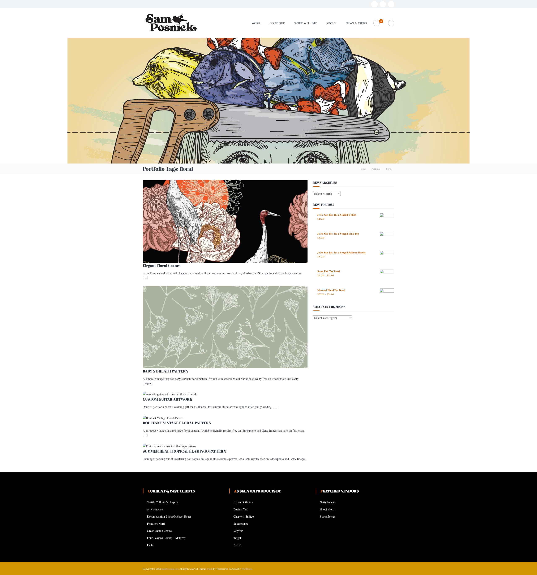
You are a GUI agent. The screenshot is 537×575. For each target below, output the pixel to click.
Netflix (237, 545)
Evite (150, 545)
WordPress (246, 568)
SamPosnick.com (170, 568)
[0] (376, 23)
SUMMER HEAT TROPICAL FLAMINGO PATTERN (184, 451)
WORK (256, 23)
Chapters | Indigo (243, 516)
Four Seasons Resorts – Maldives (166, 538)
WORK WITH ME (305, 23)
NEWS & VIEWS (356, 23)
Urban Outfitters (243, 502)
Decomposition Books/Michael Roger (169, 516)
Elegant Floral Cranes (161, 265)
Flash (209, 568)
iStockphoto (327, 509)
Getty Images (328, 502)
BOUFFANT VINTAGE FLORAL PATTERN (177, 422)
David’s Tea (240, 509)
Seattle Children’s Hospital (163, 502)
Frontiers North (156, 524)
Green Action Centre (159, 531)
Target (237, 538)
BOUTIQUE (277, 23)
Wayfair (238, 531)
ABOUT (331, 23)
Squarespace (240, 524)
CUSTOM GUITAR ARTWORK (167, 399)
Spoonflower (327, 516)
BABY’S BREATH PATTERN (165, 371)
